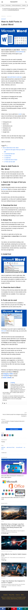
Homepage (3, 16)
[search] (26, 2)
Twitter (11, 373)
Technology (8, 5)
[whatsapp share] (12, 435)
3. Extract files (7, 155)
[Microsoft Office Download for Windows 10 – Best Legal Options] (14, 466)
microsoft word (19, 447)
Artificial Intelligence (16, 5)
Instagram (6, 373)
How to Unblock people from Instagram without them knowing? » (15, 415)
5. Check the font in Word (10, 159)
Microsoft (9, 16)
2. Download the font (9, 153)
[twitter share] (5, 435)
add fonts (3, 447)
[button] (14, 264)
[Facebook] (2, 403)
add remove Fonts (10, 447)
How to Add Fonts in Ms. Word (10, 147)
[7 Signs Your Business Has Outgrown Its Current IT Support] (14, 569)
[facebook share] (2, 435)
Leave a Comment (14, 429)
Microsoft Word (20, 51)
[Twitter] (6, 403)
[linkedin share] (10, 435)
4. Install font (7, 157)
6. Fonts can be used (9, 161)
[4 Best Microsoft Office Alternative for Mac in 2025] (14, 488)
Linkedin (9, 377)
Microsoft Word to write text (14, 77)
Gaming (24, 5)
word (20, 114)
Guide (3, 5)
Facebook (6, 375)
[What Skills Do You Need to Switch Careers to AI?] (14, 543)
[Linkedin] (4, 403)
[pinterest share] (7, 435)
